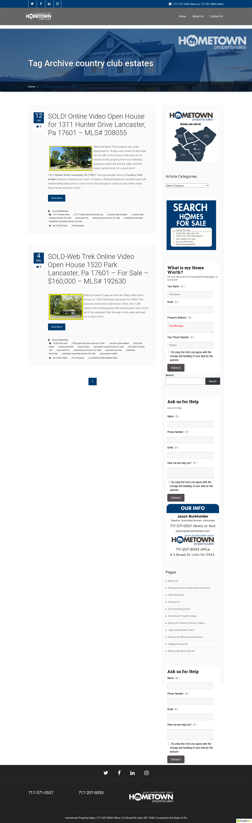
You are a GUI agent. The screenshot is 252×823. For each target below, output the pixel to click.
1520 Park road (60, 343)
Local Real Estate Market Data (103, 358)
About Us (198, 16)
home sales (83, 347)
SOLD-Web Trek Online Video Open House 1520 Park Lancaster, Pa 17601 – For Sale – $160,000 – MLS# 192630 (98, 269)
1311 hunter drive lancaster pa (88, 214)
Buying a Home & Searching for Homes (189, 588)
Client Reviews (176, 595)
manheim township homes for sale (65, 221)
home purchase (66, 347)
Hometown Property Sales (182, 616)
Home (182, 16)
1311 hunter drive (61, 214)
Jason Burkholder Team (181, 630)
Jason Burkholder (59, 211)
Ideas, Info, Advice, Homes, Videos (186, 623)
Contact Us (216, 16)
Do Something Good (179, 609)
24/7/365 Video (60, 226)
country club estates (117, 214)
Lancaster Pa (82, 218)
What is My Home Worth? (181, 651)
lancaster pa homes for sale (106, 218)
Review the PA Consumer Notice (185, 637)
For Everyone (78, 226)
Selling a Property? (178, 644)
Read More (56, 198)
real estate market (108, 353)
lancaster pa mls (114, 350)
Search (170, 375)
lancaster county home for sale (109, 347)
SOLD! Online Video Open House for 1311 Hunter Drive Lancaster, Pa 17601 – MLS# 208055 (97, 124)
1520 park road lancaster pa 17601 (88, 343)
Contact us (174, 602)
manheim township (133, 218)
